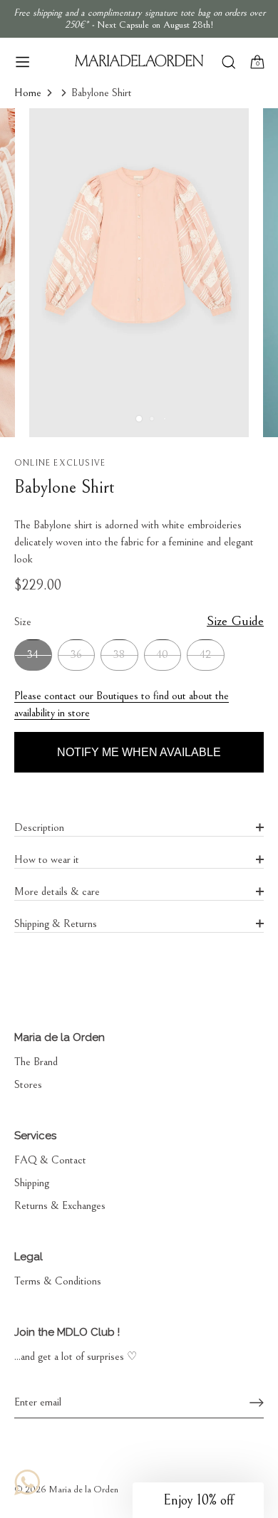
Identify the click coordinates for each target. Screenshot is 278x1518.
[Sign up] (256, 1403)
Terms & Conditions (57, 1280)
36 (76, 654)
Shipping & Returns (55, 923)
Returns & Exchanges (59, 1205)
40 (162, 654)
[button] (198, 1500)
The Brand (36, 1061)
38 (119, 654)
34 (32, 654)
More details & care (57, 891)
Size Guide (235, 621)
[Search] (228, 63)
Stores (28, 1084)
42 (205, 654)
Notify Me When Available (139, 752)
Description (39, 827)
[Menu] (22, 62)
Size (139, 621)
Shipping (31, 1182)
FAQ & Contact (50, 1159)
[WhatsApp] (27, 1482)
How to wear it (46, 859)
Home (27, 92)
